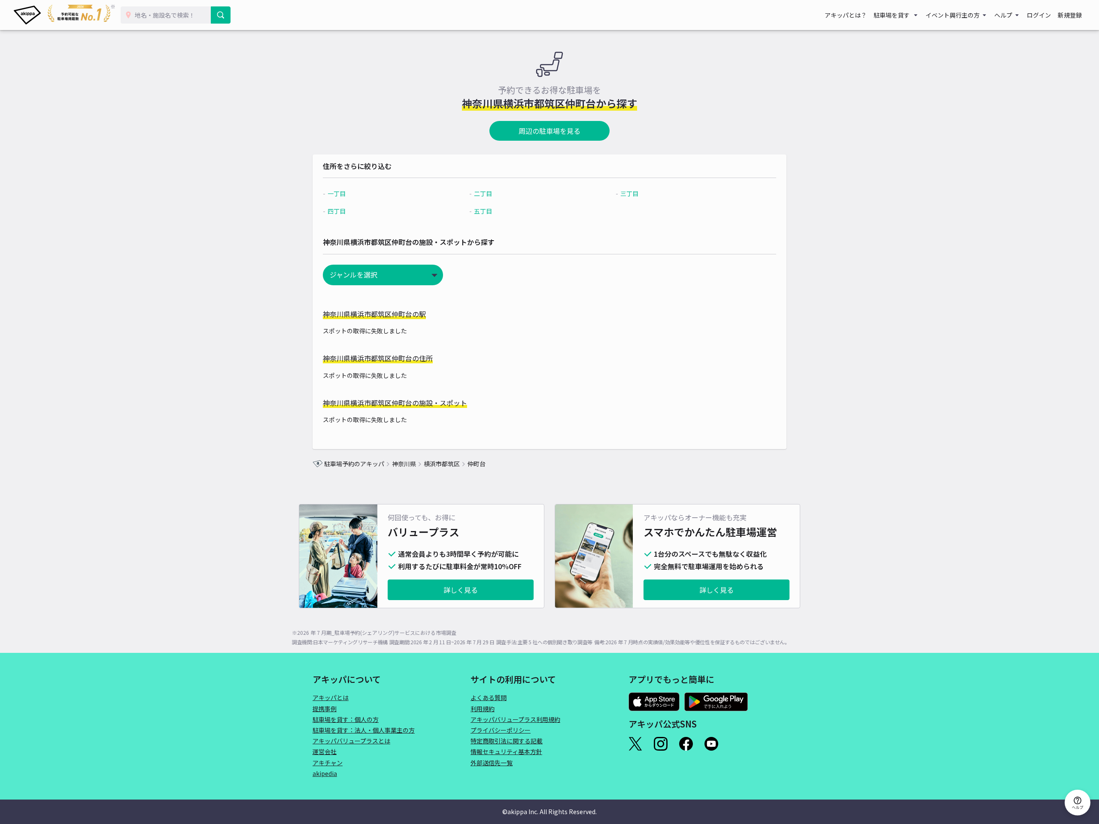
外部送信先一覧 (492, 762)
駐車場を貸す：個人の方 (346, 719)
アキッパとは (331, 697)
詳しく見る (460, 590)
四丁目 (337, 211)
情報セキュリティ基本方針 (506, 751)
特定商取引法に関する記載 (507, 740)
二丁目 (483, 193)
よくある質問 (489, 697)
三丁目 (629, 193)
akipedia (325, 773)
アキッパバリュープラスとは (351, 740)
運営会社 (325, 751)
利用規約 (483, 708)
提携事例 (325, 708)
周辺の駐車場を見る (549, 131)
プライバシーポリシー (501, 730)
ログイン (1039, 15)
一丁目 (337, 193)
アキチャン (328, 762)
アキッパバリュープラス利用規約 (515, 719)
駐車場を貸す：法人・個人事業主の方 (364, 730)
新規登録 (1070, 15)
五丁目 (483, 211)
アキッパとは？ (846, 15)
